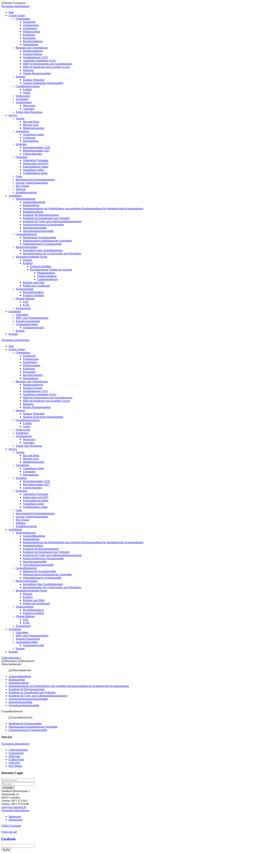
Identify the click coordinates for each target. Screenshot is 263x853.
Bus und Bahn (31, 121)
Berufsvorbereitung (27, 247)
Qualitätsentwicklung (28, 86)
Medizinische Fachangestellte (39, 237)
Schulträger (22, 99)
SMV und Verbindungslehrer (32, 317)
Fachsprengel (23, 308)
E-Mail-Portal (16, 759)
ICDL (26, 304)
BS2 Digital (22, 185)
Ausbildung (15, 195)
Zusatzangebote (24, 288)
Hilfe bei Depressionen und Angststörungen (47, 63)
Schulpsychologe (32, 54)
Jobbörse (21, 189)
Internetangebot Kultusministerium (35, 179)
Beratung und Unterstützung (32, 47)
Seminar (20, 76)
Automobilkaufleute (34, 202)
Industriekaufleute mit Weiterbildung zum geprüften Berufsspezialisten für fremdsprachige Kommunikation (83, 208)
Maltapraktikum (46, 272)
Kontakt (13, 333)
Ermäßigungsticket (26, 192)
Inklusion (28, 70)
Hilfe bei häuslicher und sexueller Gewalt (46, 66)
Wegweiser (29, 105)
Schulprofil (29, 21)
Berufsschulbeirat (33, 41)
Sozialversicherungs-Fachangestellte (43, 224)
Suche (6, 849)
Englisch (28, 263)
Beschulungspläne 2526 (36, 147)
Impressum (15, 816)
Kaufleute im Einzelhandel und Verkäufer (46, 218)
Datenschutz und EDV (36, 163)
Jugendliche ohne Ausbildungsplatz (43, 250)
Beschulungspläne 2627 (36, 150)
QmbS (26, 92)
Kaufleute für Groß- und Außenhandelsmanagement (52, 221)
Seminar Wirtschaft (33, 79)
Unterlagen (29, 137)
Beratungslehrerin (33, 50)
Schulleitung (30, 28)
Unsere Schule (17, 15)
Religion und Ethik (33, 282)
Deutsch (27, 259)
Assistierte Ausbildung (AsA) (39, 60)
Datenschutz (16, 819)
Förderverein (23, 95)
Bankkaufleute (31, 205)
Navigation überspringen (15, 6)
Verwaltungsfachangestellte (38, 231)
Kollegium (29, 34)
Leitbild (27, 89)
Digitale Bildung (25, 298)
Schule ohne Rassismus (29, 111)
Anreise (20, 118)
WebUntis (14, 756)
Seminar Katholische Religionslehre (43, 83)
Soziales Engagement (28, 321)
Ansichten (28, 108)
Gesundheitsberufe (26, 234)
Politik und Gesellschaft (36, 285)
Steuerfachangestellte (35, 227)
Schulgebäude (24, 102)
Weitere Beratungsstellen (37, 73)
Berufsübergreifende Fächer (31, 256)
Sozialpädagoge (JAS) (35, 57)
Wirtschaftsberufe (25, 198)
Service (13, 115)
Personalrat (29, 37)
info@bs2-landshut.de (13, 807)
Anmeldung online (33, 134)
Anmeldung (22, 131)
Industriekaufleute (33, 211)
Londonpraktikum (47, 279)
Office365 (14, 762)
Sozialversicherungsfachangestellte (28, 698)
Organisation (23, 18)
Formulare (21, 157)
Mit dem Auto (31, 124)
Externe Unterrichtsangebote (32, 182)
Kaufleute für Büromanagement (41, 214)
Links (19, 176)
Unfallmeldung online (35, 173)
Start (11, 12)
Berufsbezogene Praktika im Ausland (51, 269)
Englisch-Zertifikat (40, 266)
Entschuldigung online (35, 166)
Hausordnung (30, 44)
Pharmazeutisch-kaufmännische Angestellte (47, 240)
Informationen (31, 140)
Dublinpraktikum (47, 276)
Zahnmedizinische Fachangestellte (42, 243)
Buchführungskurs (33, 292)
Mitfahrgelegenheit (33, 128)
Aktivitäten (22, 314)
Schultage (21, 144)
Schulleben (15, 311)
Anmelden (8, 787)
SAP (25, 301)
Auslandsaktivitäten (27, 324)
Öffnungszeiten (31, 31)
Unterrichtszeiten (32, 153)
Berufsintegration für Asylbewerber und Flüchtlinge (52, 253)
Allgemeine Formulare (35, 160)
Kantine (20, 330)
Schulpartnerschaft (33, 327)
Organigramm (31, 25)
